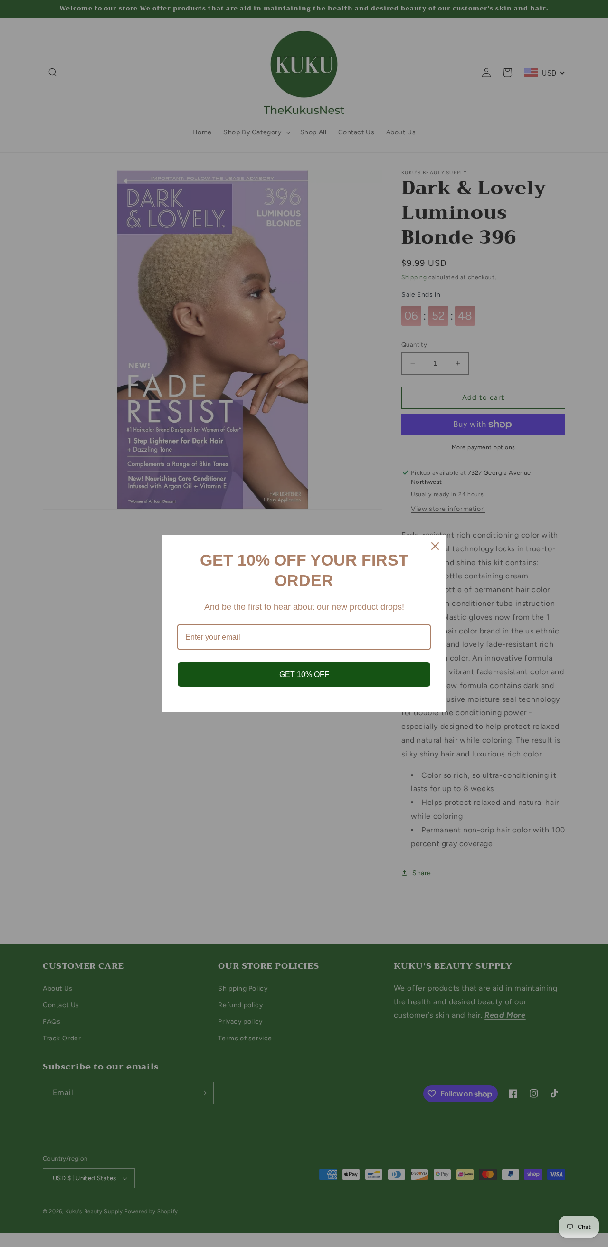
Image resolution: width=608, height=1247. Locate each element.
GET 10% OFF (304, 675)
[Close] (435, 546)
